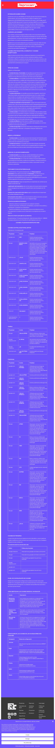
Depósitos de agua (22, 706)
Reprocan (31, 703)
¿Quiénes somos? (31, 706)
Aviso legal (41, 703)
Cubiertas (21, 703)
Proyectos (31, 710)
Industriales (22, 718)
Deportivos (22, 715)
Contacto (31, 713)
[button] (53, 721)
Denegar (27, 738)
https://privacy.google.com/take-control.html (33, 551)
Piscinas (21, 710)
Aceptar (27, 734)
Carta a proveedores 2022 (42, 716)
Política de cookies (41, 706)
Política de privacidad (41, 711)
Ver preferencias (27, 742)
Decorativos (22, 713)
